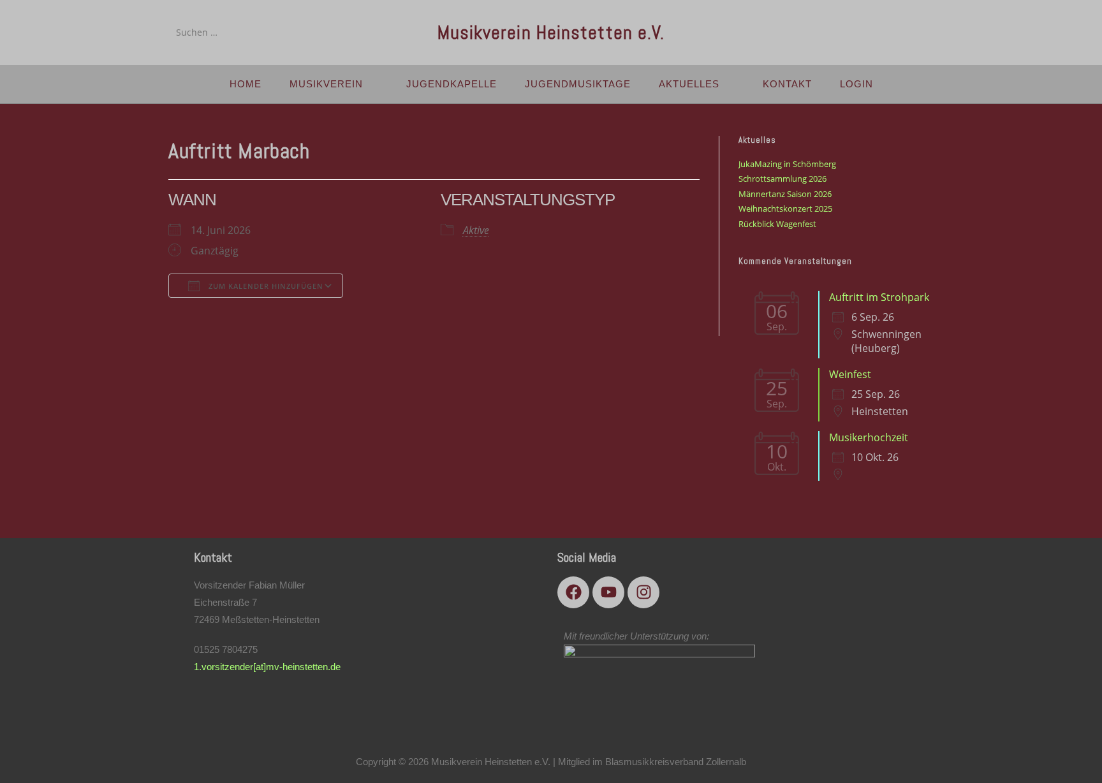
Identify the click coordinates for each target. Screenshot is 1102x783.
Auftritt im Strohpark (879, 297)
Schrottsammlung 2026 (782, 178)
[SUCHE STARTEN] (270, 32)
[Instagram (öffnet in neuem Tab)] (922, 32)
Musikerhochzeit (868, 437)
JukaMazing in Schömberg (787, 164)
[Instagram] (643, 592)
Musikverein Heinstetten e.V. (551, 32)
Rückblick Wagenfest (777, 224)
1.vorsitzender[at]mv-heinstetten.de (267, 666)
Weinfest (850, 374)
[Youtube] (608, 592)
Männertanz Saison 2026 (785, 194)
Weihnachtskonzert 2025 (785, 208)
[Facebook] (573, 592)
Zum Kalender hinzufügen (264, 286)
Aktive (476, 230)
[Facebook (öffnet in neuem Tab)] (887, 32)
